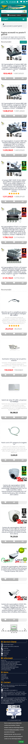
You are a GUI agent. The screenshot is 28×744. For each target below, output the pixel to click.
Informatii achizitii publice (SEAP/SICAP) (9, 667)
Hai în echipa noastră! (6, 669)
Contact (5, 655)
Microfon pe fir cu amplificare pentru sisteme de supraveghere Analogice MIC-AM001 (14, 313)
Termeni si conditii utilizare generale (9, 663)
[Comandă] (27, 2)
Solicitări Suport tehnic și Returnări (11, 646)
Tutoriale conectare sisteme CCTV (8, 665)
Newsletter (5, 654)
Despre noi (3, 660)
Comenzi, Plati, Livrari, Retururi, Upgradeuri (10, 661)
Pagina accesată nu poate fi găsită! (12, 26)
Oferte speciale (4, 677)
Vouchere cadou (5, 678)
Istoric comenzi (6, 650)
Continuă (23, 42)
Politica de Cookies (14, 729)
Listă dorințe (6, 652)
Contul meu (5, 648)
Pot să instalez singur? (8, 644)
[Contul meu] (18, 2)
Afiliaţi (2, 680)
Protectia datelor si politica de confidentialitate (11, 664)
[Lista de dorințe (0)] (21, 2)
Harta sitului (3, 674)
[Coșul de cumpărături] (24, 2)
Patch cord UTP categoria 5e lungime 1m (14, 443)
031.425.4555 (12, 2)
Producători (3, 676)
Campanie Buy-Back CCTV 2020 (8, 668)
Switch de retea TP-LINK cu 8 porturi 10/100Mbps (14, 401)
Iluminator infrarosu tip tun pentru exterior (14, 359)
